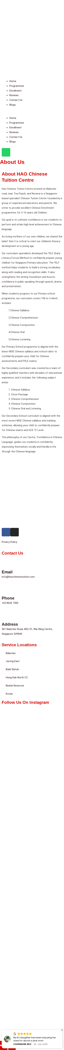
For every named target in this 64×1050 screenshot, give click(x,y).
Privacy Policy (10, 542)
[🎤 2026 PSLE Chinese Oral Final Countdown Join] (32, 940)
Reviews (14, 95)
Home (12, 81)
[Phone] (6, 589)
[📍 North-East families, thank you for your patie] (32, 904)
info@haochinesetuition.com (18, 576)
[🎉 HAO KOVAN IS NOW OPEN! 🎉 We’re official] (32, 763)
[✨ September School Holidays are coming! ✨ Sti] (32, 727)
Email (7, 572)
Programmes (16, 85)
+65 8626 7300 (10, 602)
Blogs (12, 104)
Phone (8, 598)
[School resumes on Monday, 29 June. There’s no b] (32, 975)
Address (10, 624)
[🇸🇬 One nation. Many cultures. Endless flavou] (32, 798)
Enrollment (15, 90)
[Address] (6, 615)
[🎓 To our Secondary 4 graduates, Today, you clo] (32, 869)
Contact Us (15, 100)
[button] (32, 113)
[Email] (6, 563)
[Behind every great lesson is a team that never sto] (32, 833)
